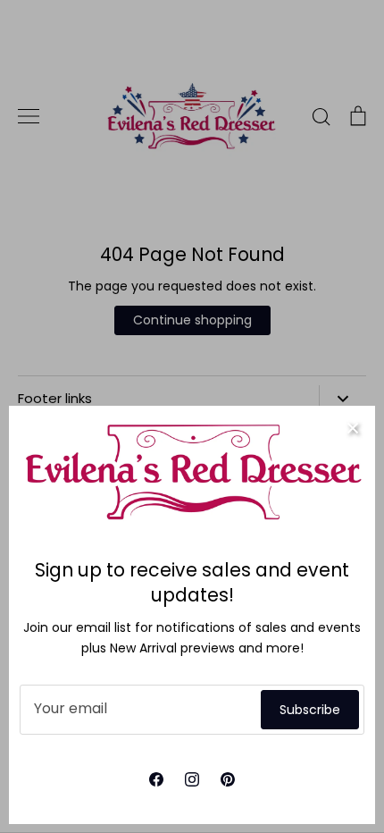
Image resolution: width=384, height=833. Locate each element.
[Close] (352, 428)
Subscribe (310, 710)
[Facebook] (156, 779)
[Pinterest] (228, 779)
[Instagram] (192, 779)
